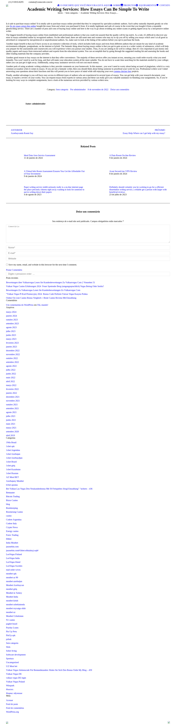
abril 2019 (10, 435)
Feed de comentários (15, 708)
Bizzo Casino (12, 500)
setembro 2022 (12, 362)
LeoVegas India (13, 558)
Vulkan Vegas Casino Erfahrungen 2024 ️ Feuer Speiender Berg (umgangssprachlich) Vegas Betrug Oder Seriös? (55, 286)
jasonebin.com (12, 546)
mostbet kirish (12, 600)
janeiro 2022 (11, 393)
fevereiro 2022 (12, 389)
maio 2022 (10, 377)
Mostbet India (12, 597)
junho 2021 (11, 420)
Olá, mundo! (42, 305)
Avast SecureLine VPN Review (123, 171)
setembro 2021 (12, 408)
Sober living (11, 651)
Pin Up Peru (11, 631)
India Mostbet (12, 543)
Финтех (9, 689)
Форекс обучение (14, 693)
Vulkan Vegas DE (14, 674)
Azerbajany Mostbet (15, 481)
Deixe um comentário (119, 89)
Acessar (9, 700)
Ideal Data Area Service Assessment (39, 155)
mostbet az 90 (12, 577)
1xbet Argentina (13, 450)
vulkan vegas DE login (16, 678)
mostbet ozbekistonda (15, 604)
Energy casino (12, 531)
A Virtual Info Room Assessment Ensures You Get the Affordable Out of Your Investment (54, 172)
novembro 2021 (13, 401)
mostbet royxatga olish (16, 608)
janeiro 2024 (11, 316)
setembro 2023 (12, 323)
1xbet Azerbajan (13, 454)
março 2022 (11, 385)
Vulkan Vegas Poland (15, 681)
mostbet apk (11, 573)
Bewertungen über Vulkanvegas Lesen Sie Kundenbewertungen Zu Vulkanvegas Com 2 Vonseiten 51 (50, 282)
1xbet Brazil (11, 462)
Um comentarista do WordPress (19, 305)
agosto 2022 (11, 366)
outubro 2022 (12, 358)
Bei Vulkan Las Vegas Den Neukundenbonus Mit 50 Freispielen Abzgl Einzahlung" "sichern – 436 (49, 489)
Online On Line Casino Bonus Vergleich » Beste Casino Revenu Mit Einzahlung (41, 298)
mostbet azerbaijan (14, 581)
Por (78, 89)
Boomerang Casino (14, 512)
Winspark (10, 685)
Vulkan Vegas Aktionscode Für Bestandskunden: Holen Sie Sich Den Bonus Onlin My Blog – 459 (49, 670)
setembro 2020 (12, 431)
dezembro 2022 (13, 350)
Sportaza (10, 658)
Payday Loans (12, 627)
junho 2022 (11, 373)
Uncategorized (12, 662)
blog (8, 504)
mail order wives (13, 570)
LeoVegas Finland (14, 554)
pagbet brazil (11, 624)
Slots (8, 647)
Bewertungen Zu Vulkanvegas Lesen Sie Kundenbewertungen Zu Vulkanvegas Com (43, 290)
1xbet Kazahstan (13, 469)
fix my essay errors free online (23, 26)
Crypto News (12, 527)
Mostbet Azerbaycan (15, 585)
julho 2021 (10, 416)
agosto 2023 (11, 327)
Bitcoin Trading (13, 496)
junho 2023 (11, 335)
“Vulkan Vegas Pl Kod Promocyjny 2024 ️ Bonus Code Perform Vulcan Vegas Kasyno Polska (47, 294)
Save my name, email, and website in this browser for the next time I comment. (43, 264)
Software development (16, 654)
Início (60, 13)
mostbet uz (10, 612)
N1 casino (10, 620)
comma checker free (122, 71)
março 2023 (11, 339)
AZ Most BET (12, 477)
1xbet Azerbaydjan (14, 458)
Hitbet (8, 539)
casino (9, 516)
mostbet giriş (11, 589)
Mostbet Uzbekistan (14, 616)
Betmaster (10, 492)
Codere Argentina (13, 519)
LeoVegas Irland (13, 562)
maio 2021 (10, 424)
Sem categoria (71, 13)
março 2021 (11, 428)
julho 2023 (10, 331)
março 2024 (11, 312)
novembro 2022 (13, 354)
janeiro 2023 (11, 346)
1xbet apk (10, 446)
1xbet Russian (12, 473)
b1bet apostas (12, 485)
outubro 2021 (12, 404)
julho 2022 (10, 370)
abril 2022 (10, 381)
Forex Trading (12, 535)
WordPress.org (12, 712)
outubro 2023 (12, 319)
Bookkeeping (12, 508)
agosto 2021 (11, 412)
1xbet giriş (10, 465)
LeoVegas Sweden (14, 566)
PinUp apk (10, 635)
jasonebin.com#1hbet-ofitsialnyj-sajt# (22, 550)
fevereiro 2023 (12, 343)
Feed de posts (12, 704)
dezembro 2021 (13, 397)
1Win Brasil (11, 442)
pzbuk (8, 639)
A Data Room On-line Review (122, 155)
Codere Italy (11, 523)
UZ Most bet (11, 666)
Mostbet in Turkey (14, 593)
